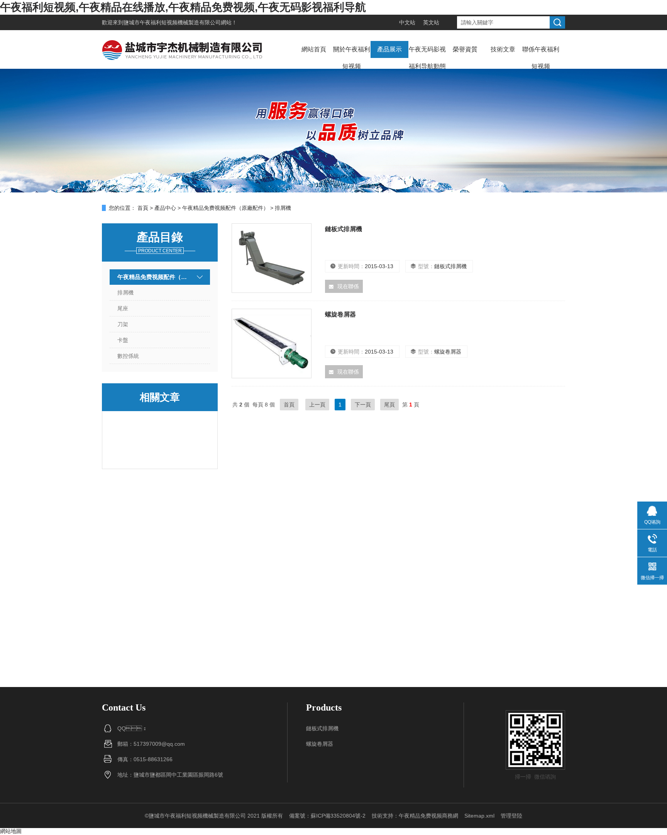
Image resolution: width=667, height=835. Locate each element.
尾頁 (389, 404)
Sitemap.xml (479, 816)
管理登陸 (511, 816)
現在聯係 (348, 286)
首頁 (142, 208)
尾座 (122, 308)
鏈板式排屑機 (343, 229)
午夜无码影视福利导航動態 (427, 58)
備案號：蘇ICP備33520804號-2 (327, 816)
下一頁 (363, 404)
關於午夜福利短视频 (351, 58)
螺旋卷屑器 (340, 314)
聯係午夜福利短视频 (540, 58)
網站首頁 (313, 49)
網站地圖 (11, 831)
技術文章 (503, 49)
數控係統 (128, 356)
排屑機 (125, 292)
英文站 (431, 22)
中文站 (407, 22)
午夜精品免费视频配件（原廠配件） (225, 208)
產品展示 (389, 49)
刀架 (122, 324)
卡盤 (122, 340)
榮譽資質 (465, 49)
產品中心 (165, 208)
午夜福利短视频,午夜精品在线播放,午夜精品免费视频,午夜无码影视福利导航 (183, 7)
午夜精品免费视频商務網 (428, 816)
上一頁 (317, 404)
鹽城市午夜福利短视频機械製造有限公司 (172, 22)
